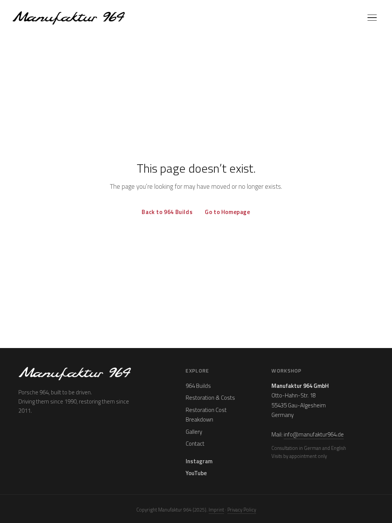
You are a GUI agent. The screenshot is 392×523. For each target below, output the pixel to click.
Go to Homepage (227, 212)
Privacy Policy (241, 509)
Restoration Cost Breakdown (206, 414)
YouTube (196, 473)
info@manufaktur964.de (314, 434)
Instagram (199, 461)
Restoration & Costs (210, 397)
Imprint (216, 509)
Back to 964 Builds (167, 212)
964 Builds (198, 385)
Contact (195, 443)
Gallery (194, 431)
